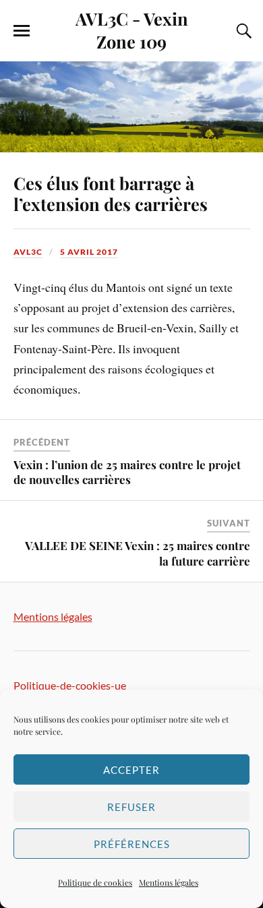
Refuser (131, 807)
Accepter (131, 770)
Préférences (132, 844)
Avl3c (27, 252)
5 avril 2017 (89, 252)
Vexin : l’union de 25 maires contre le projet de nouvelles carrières (127, 472)
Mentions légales (168, 882)
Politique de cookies (95, 882)
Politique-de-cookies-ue (69, 685)
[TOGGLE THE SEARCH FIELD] (242, 31)
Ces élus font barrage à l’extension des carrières (110, 193)
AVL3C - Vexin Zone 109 (132, 30)
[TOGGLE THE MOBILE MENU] (21, 31)
